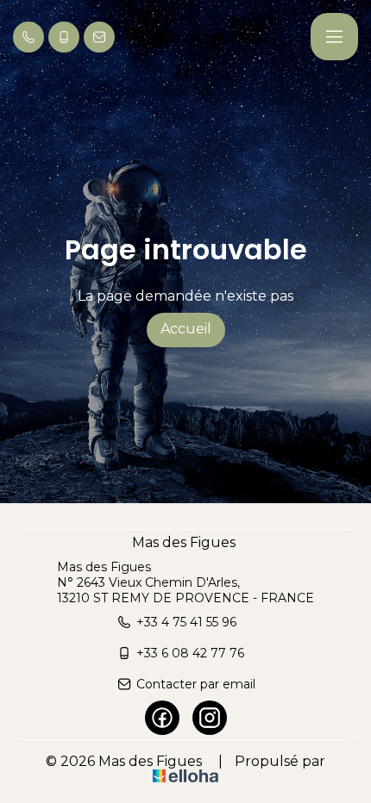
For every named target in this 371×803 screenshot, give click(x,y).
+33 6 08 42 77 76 (190, 653)
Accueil (185, 329)
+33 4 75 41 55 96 (186, 622)
